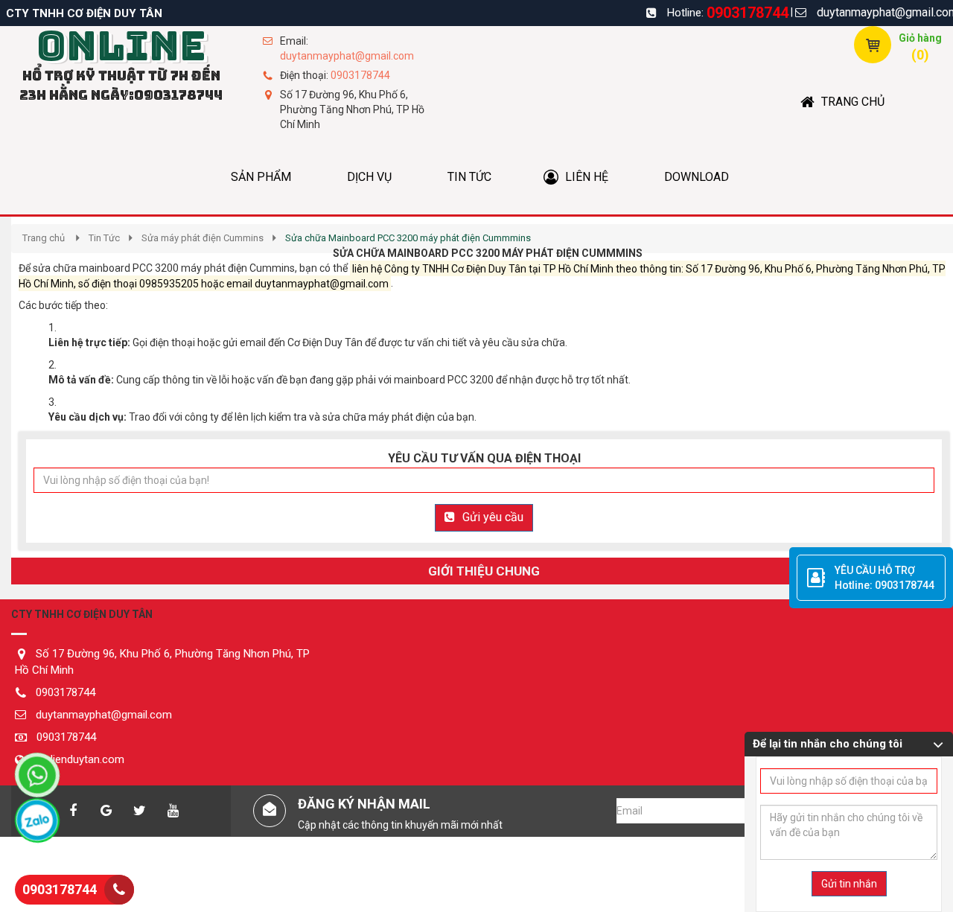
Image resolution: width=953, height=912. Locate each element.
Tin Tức (104, 237)
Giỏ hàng (920, 38)
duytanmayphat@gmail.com (347, 56)
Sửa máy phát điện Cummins (202, 237)
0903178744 (747, 13)
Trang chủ (43, 237)
